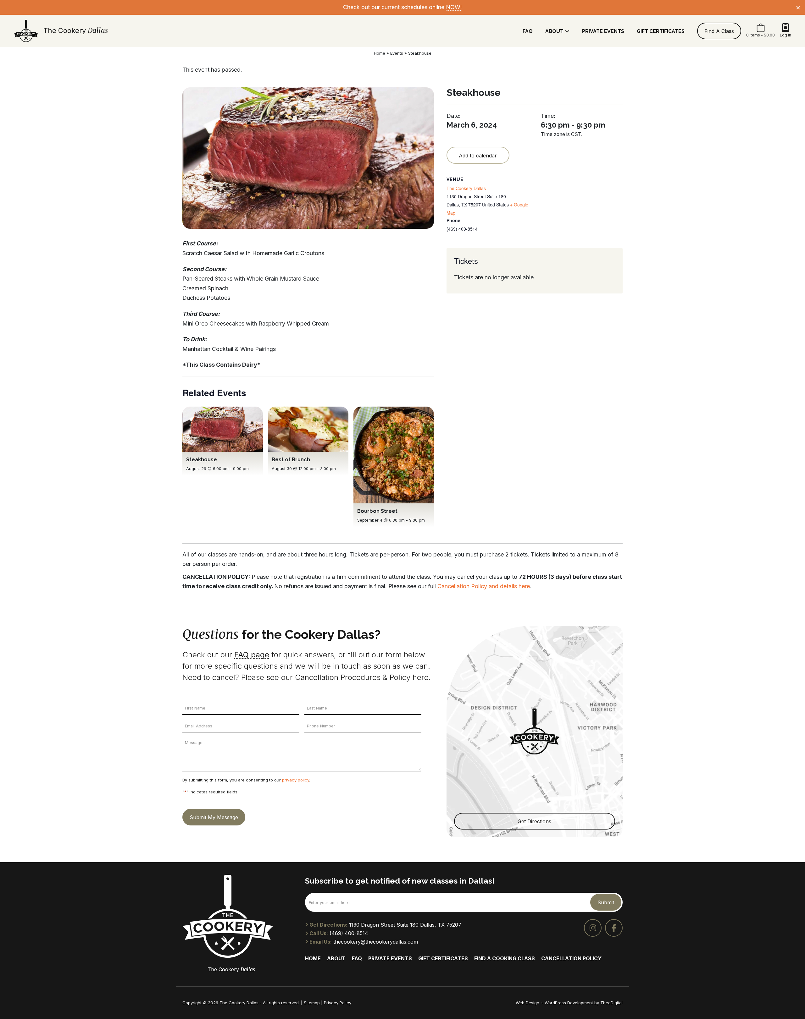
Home (379, 53)
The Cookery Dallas (466, 188)
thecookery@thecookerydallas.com (375, 942)
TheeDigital (611, 1002)
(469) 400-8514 (349, 933)
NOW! (454, 7)
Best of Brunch (291, 460)
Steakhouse (201, 460)
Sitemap (312, 1002)
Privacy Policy (337, 1002)
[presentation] (222, 429)
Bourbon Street (377, 511)
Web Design (527, 1002)
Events (396, 53)
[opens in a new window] (593, 928)
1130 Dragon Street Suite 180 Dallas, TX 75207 (405, 925)
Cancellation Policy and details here (483, 586)
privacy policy (295, 779)
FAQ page (251, 654)
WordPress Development (569, 1002)
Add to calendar (478, 155)
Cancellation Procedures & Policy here (362, 677)
